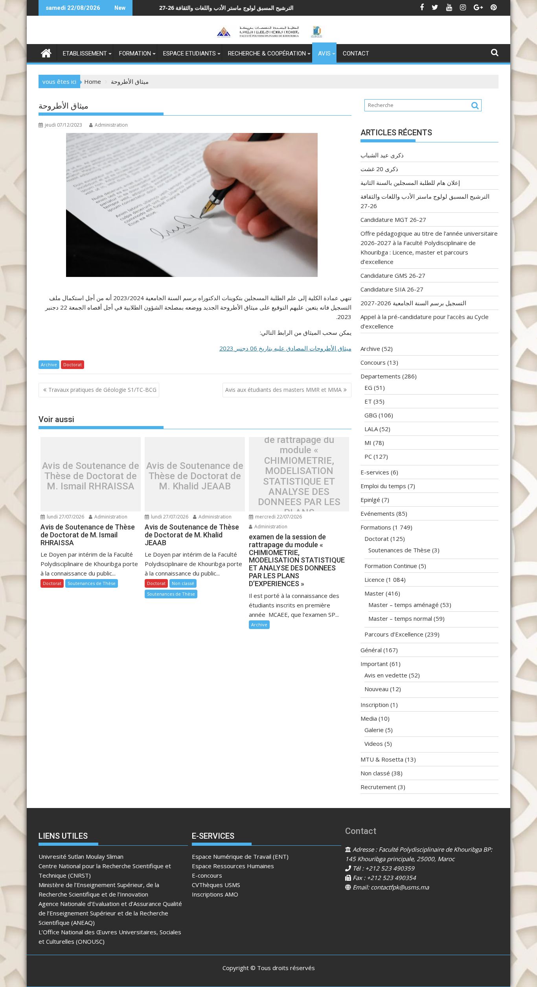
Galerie (374, 730)
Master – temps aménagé (403, 605)
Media (368, 718)
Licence (374, 579)
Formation (135, 53)
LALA (371, 429)
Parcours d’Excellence (393, 634)
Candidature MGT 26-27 (393, 219)
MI (367, 442)
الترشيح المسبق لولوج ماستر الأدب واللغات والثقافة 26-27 (187, 7)
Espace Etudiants (189, 53)
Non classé (183, 583)
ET (368, 401)
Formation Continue (390, 566)
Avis (324, 53)
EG (368, 387)
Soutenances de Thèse (92, 583)
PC (368, 456)
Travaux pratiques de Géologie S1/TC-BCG (102, 389)
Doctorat (72, 364)
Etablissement (85, 53)
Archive (49, 364)
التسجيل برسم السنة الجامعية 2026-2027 (413, 303)
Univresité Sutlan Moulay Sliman (81, 856)
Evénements (377, 513)
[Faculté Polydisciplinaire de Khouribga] (46, 52)
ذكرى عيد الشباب (382, 155)
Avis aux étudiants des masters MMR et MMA (283, 389)
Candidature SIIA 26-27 (391, 289)
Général (371, 650)
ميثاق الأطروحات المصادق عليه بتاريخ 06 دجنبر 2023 (285, 348)
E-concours (207, 875)
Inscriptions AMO (215, 894)
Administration (111, 125)
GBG (370, 415)
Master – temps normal (400, 618)
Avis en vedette (385, 675)
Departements (380, 376)
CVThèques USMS (216, 885)
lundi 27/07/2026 (65, 516)
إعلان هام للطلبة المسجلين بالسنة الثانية (410, 182)
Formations (375, 527)
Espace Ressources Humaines (233, 866)
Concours (373, 362)
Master (374, 593)
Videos (373, 743)
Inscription (374, 704)
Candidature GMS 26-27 (392, 275)
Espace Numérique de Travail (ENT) (240, 856)
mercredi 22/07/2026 (278, 516)
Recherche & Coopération (267, 53)
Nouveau (376, 689)
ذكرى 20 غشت (379, 169)
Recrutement (378, 787)
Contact (356, 53)
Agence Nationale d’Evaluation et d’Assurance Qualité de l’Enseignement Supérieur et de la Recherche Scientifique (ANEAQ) (110, 913)
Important (374, 664)
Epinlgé (370, 500)
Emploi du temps (383, 486)
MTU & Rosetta (381, 759)
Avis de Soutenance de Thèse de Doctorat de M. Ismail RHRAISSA (90, 476)
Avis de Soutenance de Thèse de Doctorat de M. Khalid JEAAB (194, 476)
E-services (374, 472)
